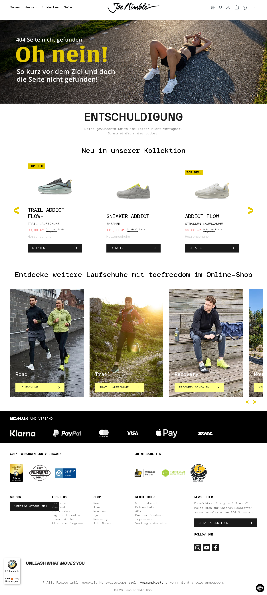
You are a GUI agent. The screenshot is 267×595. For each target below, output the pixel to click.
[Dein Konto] (228, 7)
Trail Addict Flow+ (46, 213)
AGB (138, 511)
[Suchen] (220, 7)
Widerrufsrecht (147, 503)
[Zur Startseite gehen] (133, 7)
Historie (59, 503)
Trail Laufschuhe (114, 387)
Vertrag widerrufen (31, 506)
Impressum (143, 519)
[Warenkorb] (236, 7)
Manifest (59, 507)
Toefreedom (61, 511)
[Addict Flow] (212, 191)
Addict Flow (202, 216)
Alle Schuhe (103, 523)
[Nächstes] (250, 210)
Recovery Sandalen (194, 387)
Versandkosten (152, 582)
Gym (96, 515)
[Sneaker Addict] (133, 191)
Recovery (101, 519)
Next (255, 402)
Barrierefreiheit (149, 515)
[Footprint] (212, 7)
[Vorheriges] (16, 210)
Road (97, 503)
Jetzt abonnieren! (214, 523)
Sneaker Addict (127, 216)
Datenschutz (144, 507)
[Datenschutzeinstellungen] (260, 588)
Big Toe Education (67, 515)
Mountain (100, 511)
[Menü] (18, 560)
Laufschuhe (29, 387)
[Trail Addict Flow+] (55, 184)
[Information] (244, 7)
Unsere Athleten (65, 519)
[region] (133, 210)
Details (38, 248)
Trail (98, 507)
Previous (248, 402)
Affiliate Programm (67, 523)
